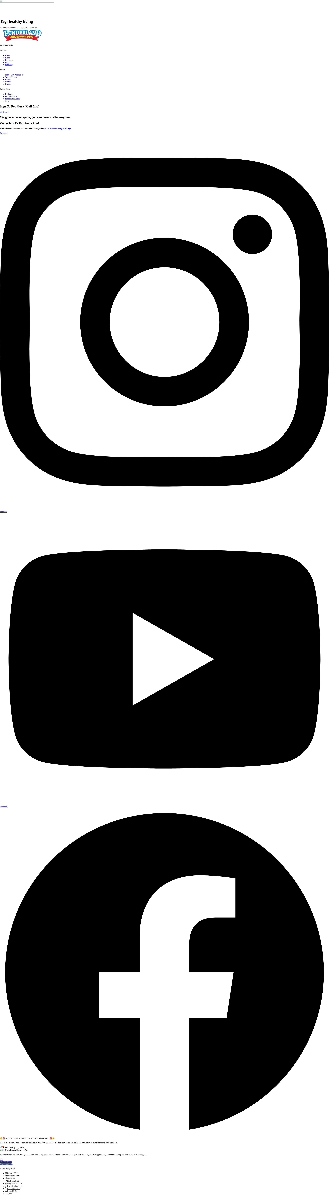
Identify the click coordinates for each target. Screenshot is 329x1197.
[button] (6, 1164)
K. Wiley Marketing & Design (58, 129)
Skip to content (6, 1162)
